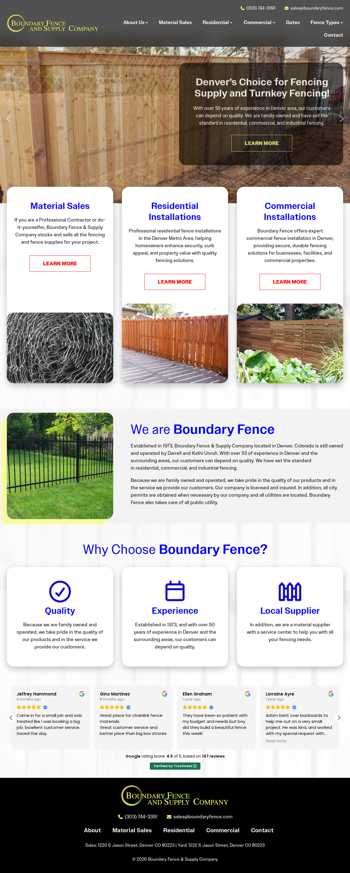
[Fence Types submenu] (341, 22)
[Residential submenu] (231, 22)
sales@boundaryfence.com (316, 8)
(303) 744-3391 (260, 8)
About (92, 830)
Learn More (60, 263)
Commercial (223, 830)
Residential (179, 830)
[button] (8, 118)
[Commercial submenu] (274, 22)
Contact (262, 830)
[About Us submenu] (146, 22)
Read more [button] (276, 741)
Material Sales (132, 830)
